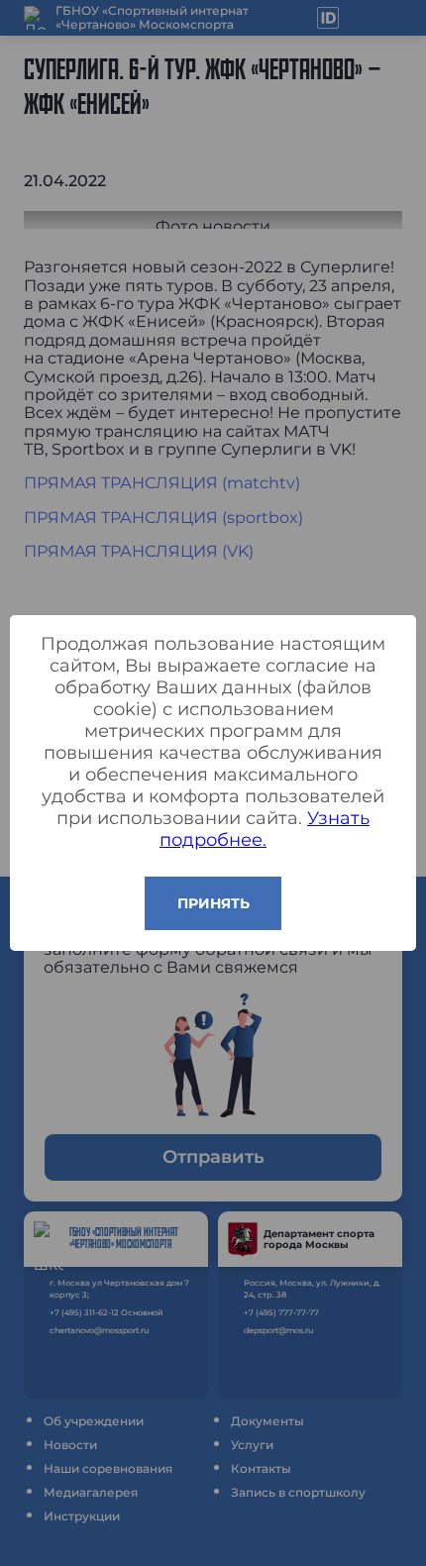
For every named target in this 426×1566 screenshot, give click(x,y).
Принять (213, 903)
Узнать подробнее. (265, 829)
